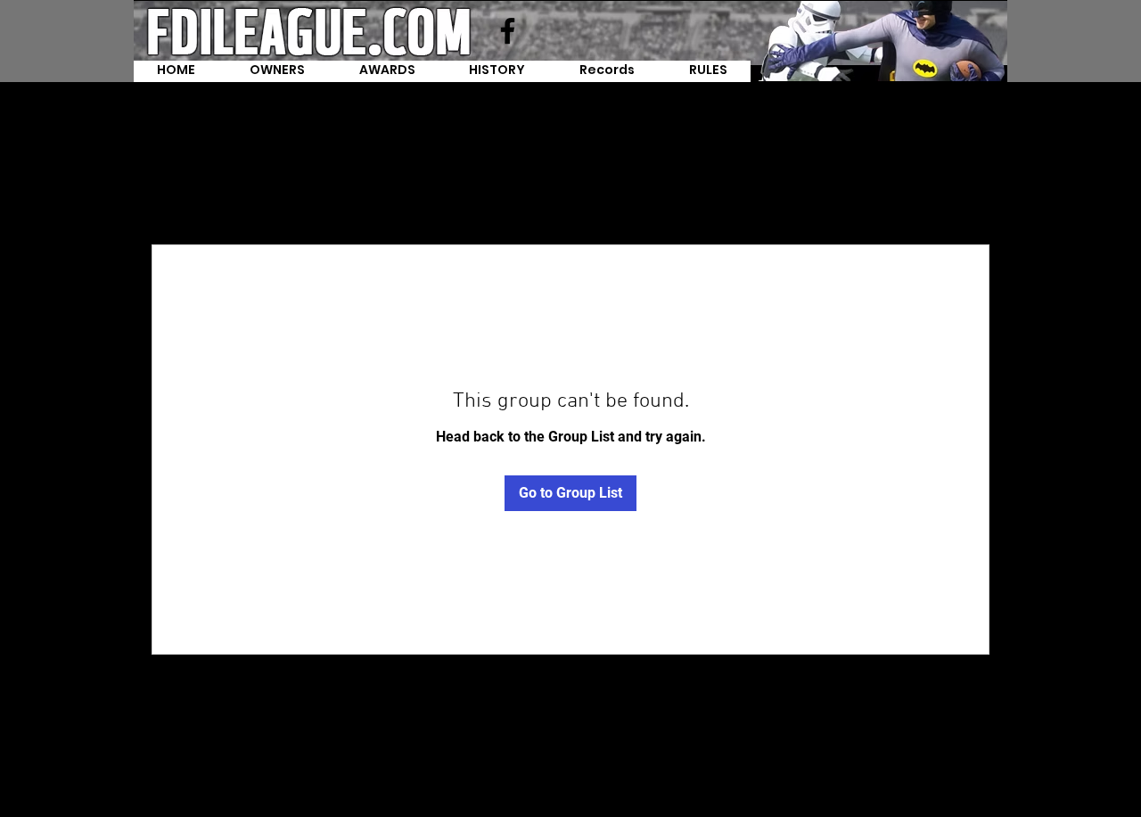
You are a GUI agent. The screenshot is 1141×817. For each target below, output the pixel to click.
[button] (607, 71)
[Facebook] (507, 30)
